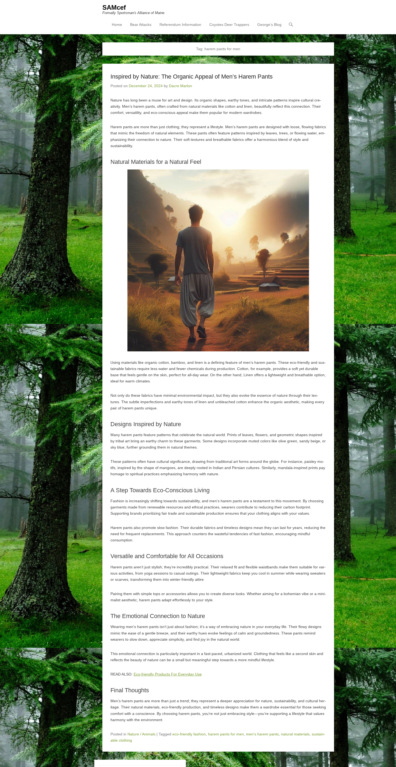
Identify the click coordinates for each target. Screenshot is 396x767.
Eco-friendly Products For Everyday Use (168, 674)
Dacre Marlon (180, 86)
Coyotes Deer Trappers (229, 24)
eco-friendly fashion (189, 734)
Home (117, 24)
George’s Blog (269, 24)
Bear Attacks (140, 24)
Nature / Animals (141, 734)
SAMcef (114, 7)
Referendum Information (180, 24)
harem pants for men (226, 734)
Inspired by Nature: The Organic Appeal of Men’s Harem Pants (191, 76)
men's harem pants (262, 734)
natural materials (295, 734)
